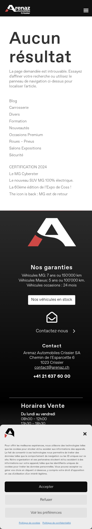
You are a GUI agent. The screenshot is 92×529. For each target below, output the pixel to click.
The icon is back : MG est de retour (38, 194)
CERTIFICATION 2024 (28, 167)
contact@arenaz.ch (51, 368)
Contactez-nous (52, 331)
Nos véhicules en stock (51, 300)
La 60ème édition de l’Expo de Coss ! (40, 187)
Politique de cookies (29, 523)
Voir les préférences (46, 512)
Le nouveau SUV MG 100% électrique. (41, 181)
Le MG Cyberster (23, 174)
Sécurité (16, 155)
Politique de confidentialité (56, 523)
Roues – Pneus (21, 142)
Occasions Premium (26, 135)
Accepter (46, 487)
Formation (18, 121)
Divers (14, 115)
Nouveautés (19, 128)
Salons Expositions (25, 148)
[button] (85, 433)
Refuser (46, 500)
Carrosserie (19, 108)
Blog (13, 101)
